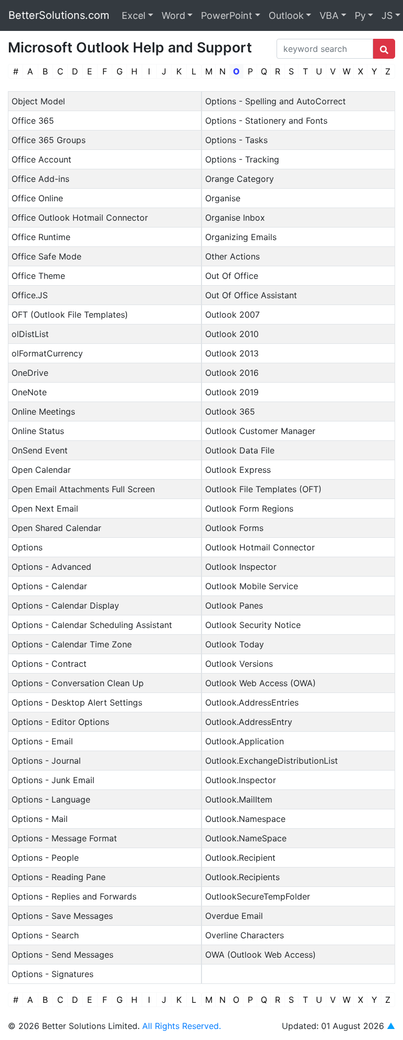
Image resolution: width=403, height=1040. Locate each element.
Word (173, 15)
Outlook (286, 15)
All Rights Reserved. (181, 1026)
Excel (133, 15)
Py (360, 15)
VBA (329, 15)
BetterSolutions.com (58, 15)
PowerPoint (226, 15)
